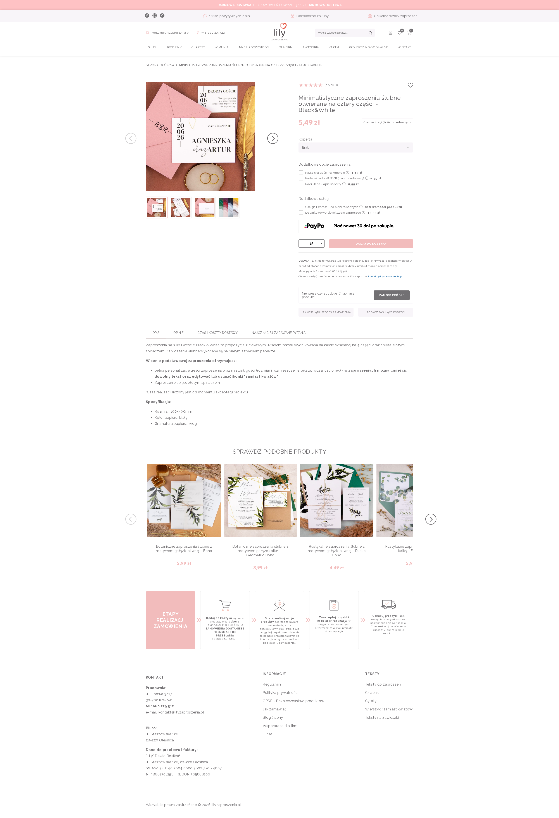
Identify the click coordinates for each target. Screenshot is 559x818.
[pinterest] (162, 16)
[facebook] (147, 16)
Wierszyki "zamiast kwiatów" (389, 709)
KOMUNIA (221, 47)
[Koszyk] (409, 33)
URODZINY (174, 47)
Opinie (178, 332)
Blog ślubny (273, 717)
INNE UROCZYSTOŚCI (253, 47)
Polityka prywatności (280, 693)
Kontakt (404, 47)
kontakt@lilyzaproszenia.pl (170, 32)
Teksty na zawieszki (382, 717)
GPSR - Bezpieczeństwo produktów (293, 701)
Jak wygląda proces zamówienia (326, 312)
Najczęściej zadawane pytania (279, 332)
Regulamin (272, 684)
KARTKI (334, 47)
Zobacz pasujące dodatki (386, 312)
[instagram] (154, 16)
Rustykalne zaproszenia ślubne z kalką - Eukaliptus (413, 548)
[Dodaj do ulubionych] (410, 86)
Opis (155, 332)
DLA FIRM (286, 47)
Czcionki (372, 693)
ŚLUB (152, 47)
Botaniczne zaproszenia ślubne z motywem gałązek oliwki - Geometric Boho (260, 550)
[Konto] (390, 33)
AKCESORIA (311, 47)
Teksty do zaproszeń (383, 684)
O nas (268, 734)
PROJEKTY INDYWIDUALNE (368, 47)
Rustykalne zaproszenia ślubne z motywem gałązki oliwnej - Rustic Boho (337, 550)
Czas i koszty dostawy (217, 332)
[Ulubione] (400, 33)
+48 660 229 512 (213, 32)
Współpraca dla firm (280, 726)
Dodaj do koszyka (371, 243)
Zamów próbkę (391, 295)
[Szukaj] (370, 33)
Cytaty (371, 701)
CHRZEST (198, 47)
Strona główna (160, 65)
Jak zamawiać (274, 709)
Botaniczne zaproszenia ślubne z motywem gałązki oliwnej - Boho (184, 548)
